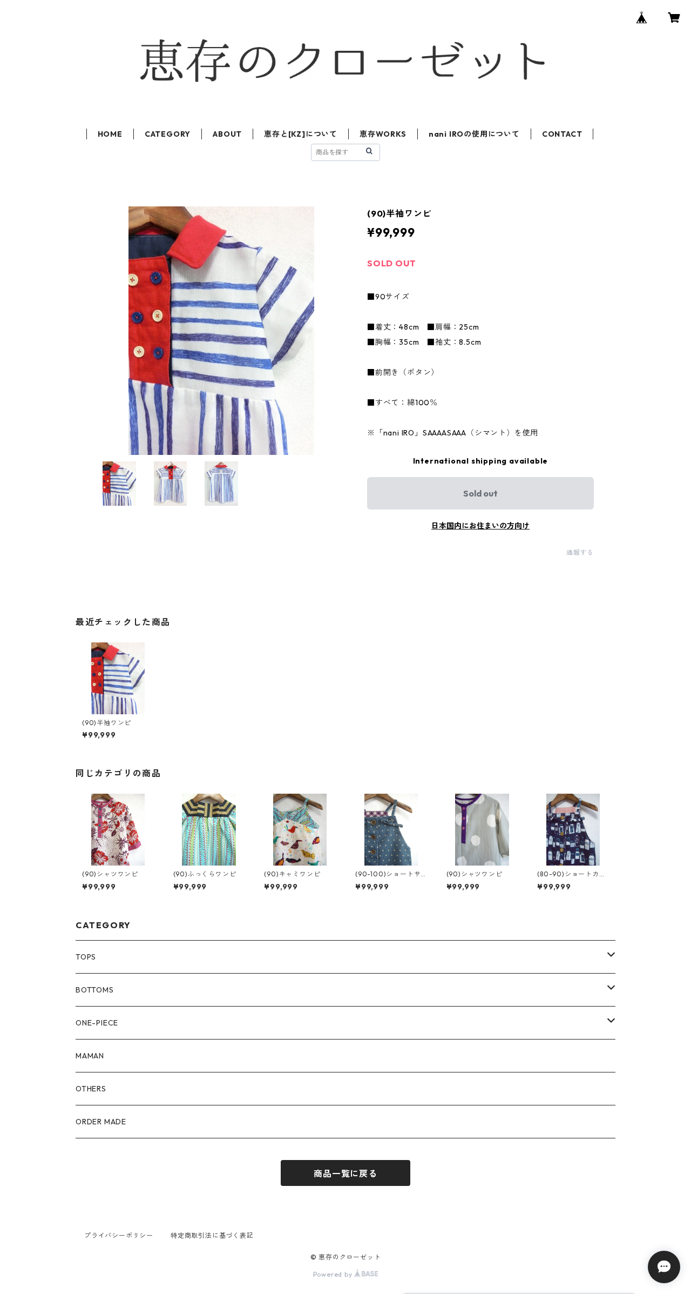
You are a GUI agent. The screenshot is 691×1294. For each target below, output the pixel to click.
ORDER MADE (101, 1122)
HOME (110, 134)
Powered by (334, 1274)
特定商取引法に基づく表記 (212, 1235)
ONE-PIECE (97, 1023)
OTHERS (91, 1089)
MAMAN (90, 1056)
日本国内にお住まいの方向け (480, 526)
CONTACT (562, 134)
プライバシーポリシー (118, 1235)
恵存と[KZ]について (300, 134)
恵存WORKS (383, 134)
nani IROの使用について (474, 134)
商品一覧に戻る (345, 1173)
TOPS (86, 957)
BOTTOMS (95, 990)
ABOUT (227, 134)
